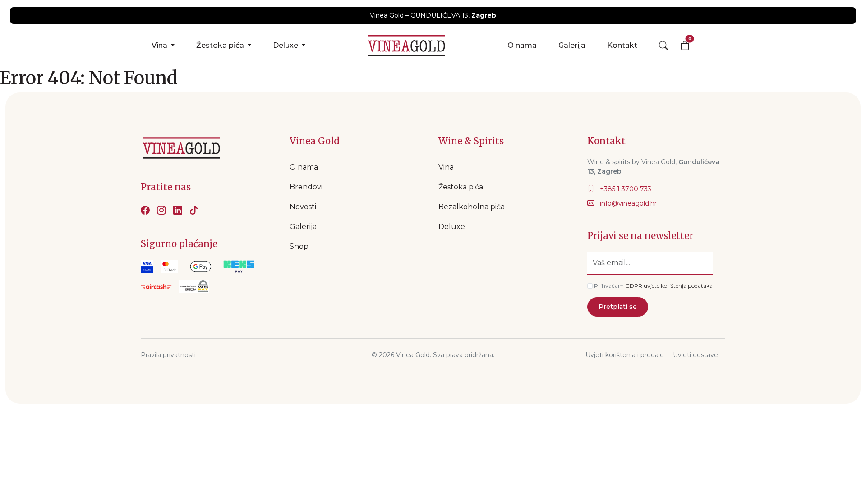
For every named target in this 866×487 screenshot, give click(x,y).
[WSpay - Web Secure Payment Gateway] (200, 266)
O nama (522, 45)
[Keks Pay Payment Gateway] (238, 266)
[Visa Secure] (147, 266)
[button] (663, 45)
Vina (160, 45)
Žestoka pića (221, 45)
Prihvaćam (609, 285)
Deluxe (286, 45)
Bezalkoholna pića (471, 206)
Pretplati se (618, 307)
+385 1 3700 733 (624, 189)
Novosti (303, 206)
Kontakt (622, 45)
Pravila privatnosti (168, 355)
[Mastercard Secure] (169, 266)
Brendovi (306, 187)
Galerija (571, 45)
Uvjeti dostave (695, 355)
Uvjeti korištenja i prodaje (624, 355)
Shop (299, 246)
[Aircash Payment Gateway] (156, 286)
